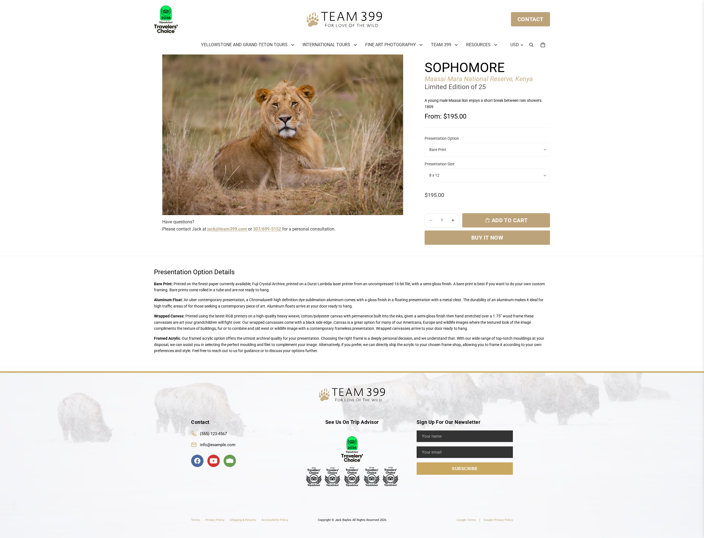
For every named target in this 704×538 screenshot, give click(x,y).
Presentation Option (442, 138)
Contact (530, 19)
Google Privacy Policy (498, 519)
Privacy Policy (214, 519)
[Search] (531, 45)
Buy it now (487, 237)
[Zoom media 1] (282, 134)
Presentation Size (439, 164)
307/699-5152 (267, 229)
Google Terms (466, 519)
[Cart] (543, 45)
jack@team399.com (227, 229)
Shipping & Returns (243, 519)
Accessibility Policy (275, 519)
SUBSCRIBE (465, 468)
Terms (195, 519)
